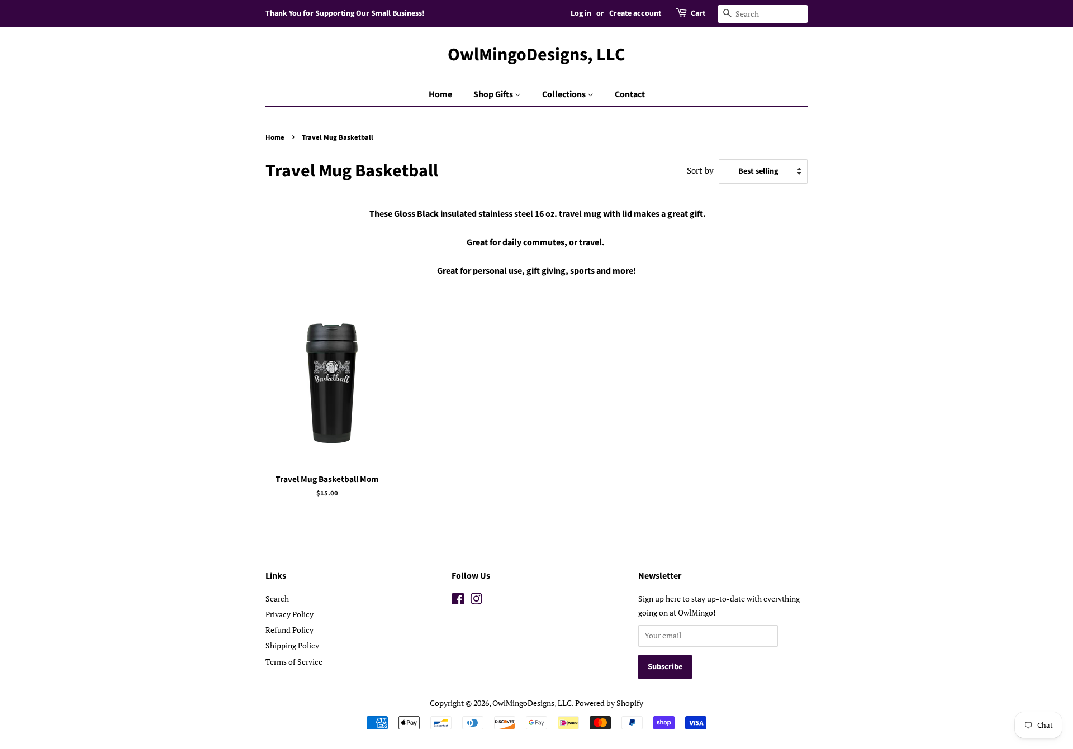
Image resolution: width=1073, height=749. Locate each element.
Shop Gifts (494, 94)
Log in (581, 13)
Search (277, 598)
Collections (564, 94)
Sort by (700, 170)
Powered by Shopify (609, 703)
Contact (630, 94)
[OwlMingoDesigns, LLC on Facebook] (458, 600)
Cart (698, 13)
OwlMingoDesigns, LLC (536, 54)
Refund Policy (289, 629)
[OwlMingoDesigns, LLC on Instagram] (476, 600)
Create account (635, 13)
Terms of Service (293, 661)
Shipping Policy (292, 645)
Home (440, 94)
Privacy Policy (289, 614)
